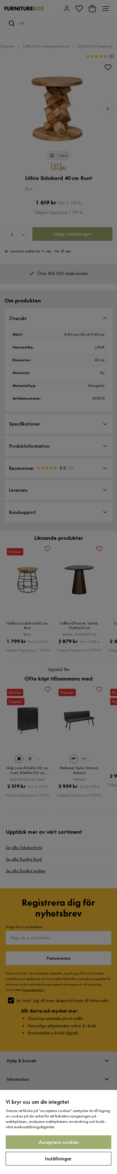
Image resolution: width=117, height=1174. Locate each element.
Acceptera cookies (58, 1142)
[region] (58, 1132)
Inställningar (58, 1158)
